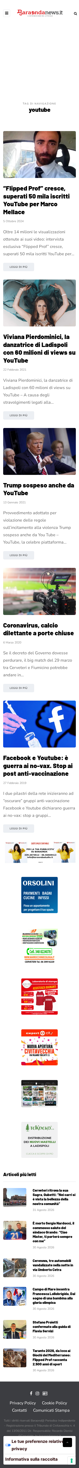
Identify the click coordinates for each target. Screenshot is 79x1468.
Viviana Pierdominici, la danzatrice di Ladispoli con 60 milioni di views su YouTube (39, 348)
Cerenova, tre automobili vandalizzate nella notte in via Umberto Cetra (53, 1265)
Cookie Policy (54, 1403)
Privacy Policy (23, 1403)
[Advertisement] (39, 60)
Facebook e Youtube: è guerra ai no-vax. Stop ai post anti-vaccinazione (38, 765)
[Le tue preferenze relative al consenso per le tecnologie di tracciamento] (72, 1461)
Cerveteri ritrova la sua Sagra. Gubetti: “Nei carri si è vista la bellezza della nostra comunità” (54, 1197)
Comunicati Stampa (51, 1410)
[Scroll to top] (67, 1442)
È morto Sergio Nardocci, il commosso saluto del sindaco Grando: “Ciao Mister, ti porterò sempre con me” (53, 1232)
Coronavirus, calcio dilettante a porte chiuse (38, 629)
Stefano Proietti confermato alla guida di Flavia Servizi (52, 1326)
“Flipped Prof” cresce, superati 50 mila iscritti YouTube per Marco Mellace (36, 199)
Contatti (19, 1410)
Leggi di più (19, 267)
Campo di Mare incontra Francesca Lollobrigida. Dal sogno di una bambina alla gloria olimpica (54, 1295)
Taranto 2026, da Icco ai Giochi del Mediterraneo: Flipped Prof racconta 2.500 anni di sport (52, 1357)
